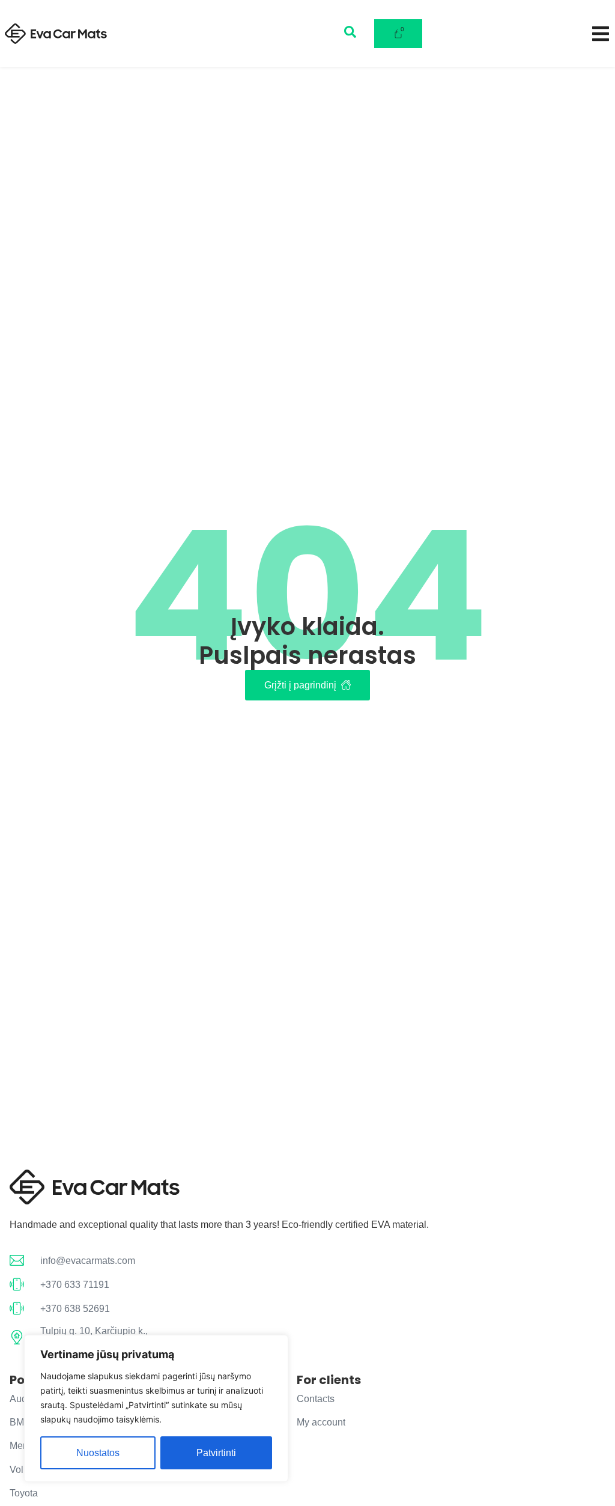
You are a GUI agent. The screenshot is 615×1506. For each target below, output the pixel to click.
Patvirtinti (216, 1453)
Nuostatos (98, 1453)
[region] (156, 1408)
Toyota (24, 1493)
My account (321, 1422)
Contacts (316, 1399)
